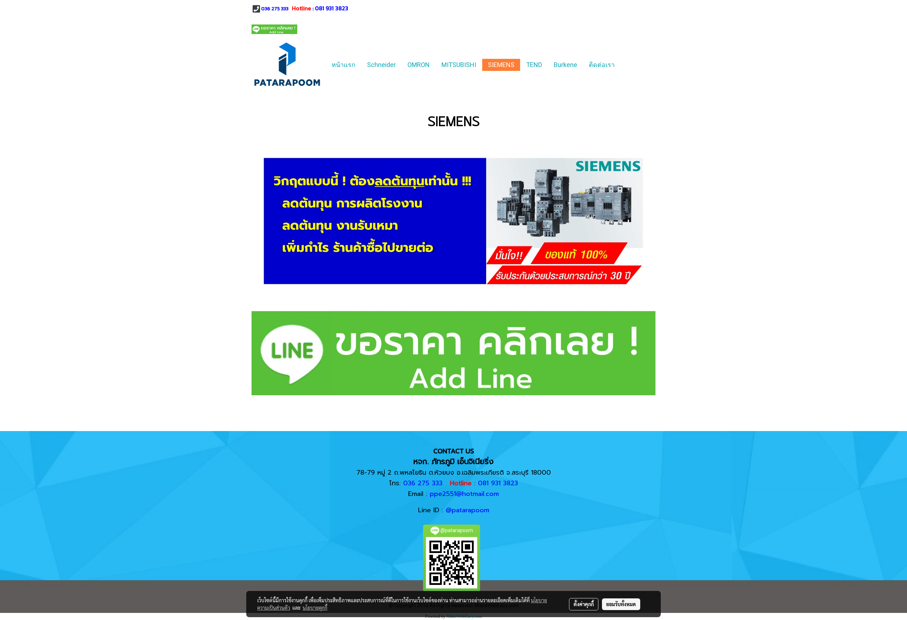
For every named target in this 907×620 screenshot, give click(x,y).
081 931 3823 (331, 8)
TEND (534, 64)
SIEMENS (501, 64)
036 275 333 (274, 8)
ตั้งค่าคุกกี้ (584, 604)
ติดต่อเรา (602, 64)
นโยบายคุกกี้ (315, 607)
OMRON (418, 64)
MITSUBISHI (458, 64)
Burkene (565, 64)
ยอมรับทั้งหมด (621, 604)
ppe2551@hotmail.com (464, 494)
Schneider (381, 64)
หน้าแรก (343, 64)
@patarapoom (467, 510)
